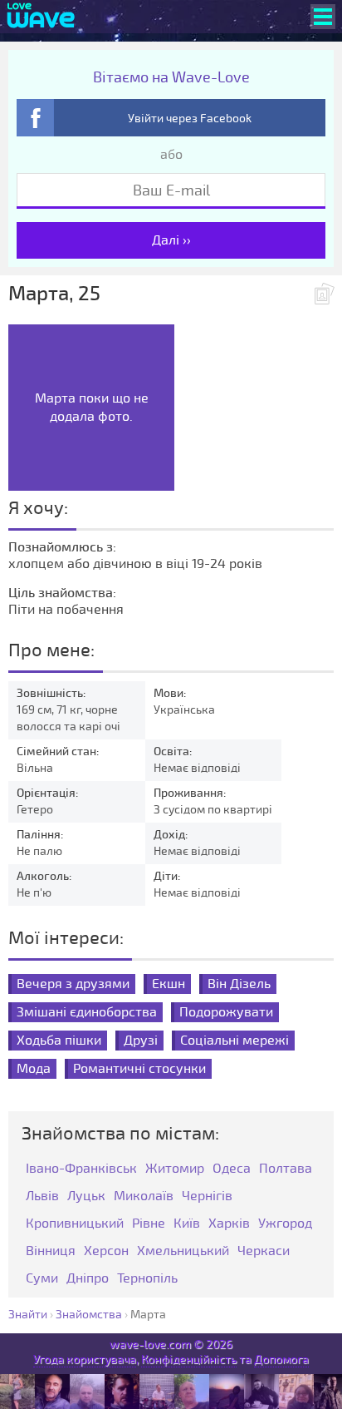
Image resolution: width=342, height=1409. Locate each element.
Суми (42, 1279)
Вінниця (51, 1251)
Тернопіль (147, 1279)
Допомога (281, 1359)
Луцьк (86, 1196)
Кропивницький (75, 1224)
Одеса (232, 1169)
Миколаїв (143, 1196)
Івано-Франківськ (81, 1169)
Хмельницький (183, 1251)
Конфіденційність (189, 1359)
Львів (42, 1196)
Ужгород (285, 1224)
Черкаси (263, 1251)
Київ (186, 1224)
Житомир (174, 1169)
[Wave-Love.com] (41, 17)
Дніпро (87, 1279)
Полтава (285, 1169)
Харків (229, 1224)
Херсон (106, 1251)
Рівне (148, 1224)
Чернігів (207, 1196)
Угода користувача (84, 1359)
